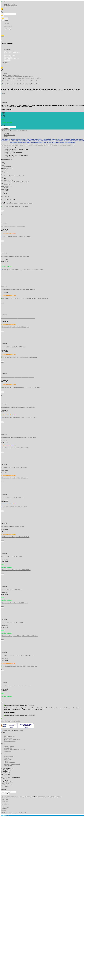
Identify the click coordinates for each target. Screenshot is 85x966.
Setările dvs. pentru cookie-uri (12, 764)
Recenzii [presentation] (6, 136)
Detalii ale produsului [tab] (9, 135)
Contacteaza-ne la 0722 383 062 (15, 130)
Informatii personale (9, 756)
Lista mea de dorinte (9, 762)
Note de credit (7, 759)
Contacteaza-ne (9, 785)
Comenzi (6, 758)
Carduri (6, 735)
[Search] (2, 16)
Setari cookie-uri (5, 815)
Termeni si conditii (9, 746)
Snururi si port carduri (9, 741)
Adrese (6, 761)
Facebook (6, 786)
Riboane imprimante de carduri (12, 739)
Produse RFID (8, 738)
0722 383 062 (11, 4)
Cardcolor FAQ (8, 748)
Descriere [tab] (6, 133)
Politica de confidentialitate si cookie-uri (14, 749)
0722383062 (6, 783)
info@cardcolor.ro (12, 5)
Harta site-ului (7, 751)
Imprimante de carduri (10, 736)
